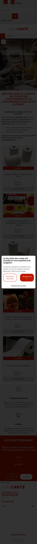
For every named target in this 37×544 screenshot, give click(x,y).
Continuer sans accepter (18, 286)
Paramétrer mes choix (10, 277)
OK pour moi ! (27, 277)
